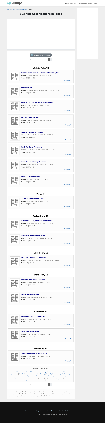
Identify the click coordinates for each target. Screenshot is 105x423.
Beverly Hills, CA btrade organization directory (32, 374)
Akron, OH (67, 378)
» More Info (67, 80)
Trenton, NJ (51, 378)
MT (46, 378)
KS (57, 376)
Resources (54, 411)
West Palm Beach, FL (49, 376)
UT (36, 380)
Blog (90, 3)
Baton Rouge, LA (64, 376)
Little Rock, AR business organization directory (43, 372)
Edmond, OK (25, 380)
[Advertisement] (41, 34)
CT (22, 376)
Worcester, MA (24, 378)
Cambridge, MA (15, 378)
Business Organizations (78, 3)
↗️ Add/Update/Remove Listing (41, 55)
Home (67, 3)
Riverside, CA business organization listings (58, 374)
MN (43, 378)
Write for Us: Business (65, 411)
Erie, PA (32, 380)
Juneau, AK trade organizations (20, 372)
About (95, 3)
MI (40, 378)
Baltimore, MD (34, 378)
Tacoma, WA (41, 380)
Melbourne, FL (39, 376)
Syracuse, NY (59, 378)
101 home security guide (53, 380)
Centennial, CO (16, 376)
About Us (77, 411)
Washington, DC (28, 376)
